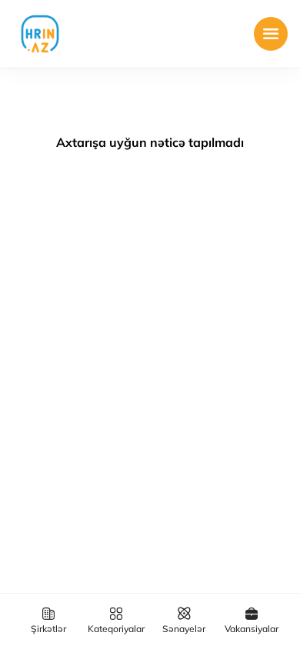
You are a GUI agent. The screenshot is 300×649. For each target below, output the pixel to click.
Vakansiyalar (251, 628)
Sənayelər (183, 628)
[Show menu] (271, 34)
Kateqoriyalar (116, 628)
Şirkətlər (48, 628)
